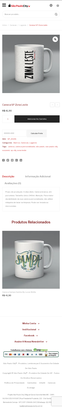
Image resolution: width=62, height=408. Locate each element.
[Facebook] (3, 160)
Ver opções (55, 235)
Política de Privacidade (14, 383)
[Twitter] (8, 160)
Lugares (23, 25)
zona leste (21, 150)
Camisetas (32, 383)
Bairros (17, 143)
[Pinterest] (12, 160)
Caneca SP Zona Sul (57, 105)
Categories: (7, 143)
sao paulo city (51, 146)
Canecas (13, 25)
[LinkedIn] (21, 160)
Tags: (4, 146)
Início (4, 25)
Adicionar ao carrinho (37, 119)
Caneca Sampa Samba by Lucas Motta (19, 292)
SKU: (4, 139)
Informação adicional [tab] (38, 176)
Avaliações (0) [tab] (13, 183)
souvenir (6, 150)
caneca (11, 146)
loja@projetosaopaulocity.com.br (31, 406)
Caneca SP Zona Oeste (52, 105)
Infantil (42, 383)
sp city (13, 150)
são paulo (40, 146)
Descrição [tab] (8, 176)
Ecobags (31, 388)
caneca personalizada (25, 146)
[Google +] (16, 160)
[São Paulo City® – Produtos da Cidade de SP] (19, 5)
